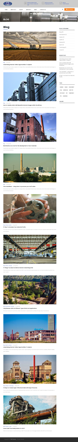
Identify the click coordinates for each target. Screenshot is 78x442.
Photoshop (62, 93)
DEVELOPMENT (71, 87)
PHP (66, 93)
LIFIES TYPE (71, 90)
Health (60, 39)
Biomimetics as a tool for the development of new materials (66, 68)
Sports (60, 44)
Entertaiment (62, 34)
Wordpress (65, 96)
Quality (21, 9)
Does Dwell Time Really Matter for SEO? (14, 428)
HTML (61, 90)
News (35, 9)
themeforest (71, 93)
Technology (62, 47)
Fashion (61, 37)
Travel (60, 50)
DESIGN (66, 87)
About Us (13, 9)
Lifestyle (61, 42)
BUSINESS (61, 87)
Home (6, 9)
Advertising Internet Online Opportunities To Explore (65, 59)
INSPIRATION (65, 90)
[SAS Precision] (7, 3)
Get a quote (70, 9)
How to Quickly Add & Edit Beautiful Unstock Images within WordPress (66, 64)
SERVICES (28, 9)
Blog (60, 32)
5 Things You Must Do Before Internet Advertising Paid (18, 267)
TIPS (60, 96)
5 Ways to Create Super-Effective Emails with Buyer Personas (20, 388)
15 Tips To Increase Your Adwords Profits (14, 227)
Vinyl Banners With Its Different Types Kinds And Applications (20, 308)
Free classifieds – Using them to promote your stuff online (66, 72)
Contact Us (43, 9)
